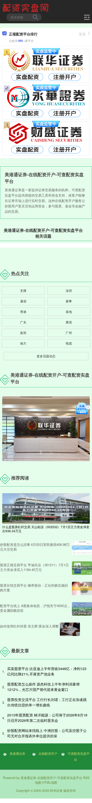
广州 (69, 332)
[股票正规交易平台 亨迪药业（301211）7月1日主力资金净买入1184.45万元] (82, 568)
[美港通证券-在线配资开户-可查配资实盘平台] (26, 7)
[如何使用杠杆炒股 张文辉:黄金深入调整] (70, 629)
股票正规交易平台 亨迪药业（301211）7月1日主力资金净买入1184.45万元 (34, 567)
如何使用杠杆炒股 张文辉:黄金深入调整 (29, 626)
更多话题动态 (46, 356)
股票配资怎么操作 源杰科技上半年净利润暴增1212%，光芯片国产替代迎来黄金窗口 (43, 686)
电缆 (69, 343)
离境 (69, 322)
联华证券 (56, 790)
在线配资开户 (48, 753)
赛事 (69, 301)
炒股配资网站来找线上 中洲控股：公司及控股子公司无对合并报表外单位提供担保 (47, 733)
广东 (23, 322)
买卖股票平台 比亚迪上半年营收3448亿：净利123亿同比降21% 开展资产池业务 (46, 671)
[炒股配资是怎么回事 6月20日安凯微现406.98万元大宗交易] (82, 547)
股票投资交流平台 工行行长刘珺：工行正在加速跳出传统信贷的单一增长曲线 (47, 702)
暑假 (23, 301)
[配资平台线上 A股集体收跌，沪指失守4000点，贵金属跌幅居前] (82, 609)
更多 (82, 34)
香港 (23, 311)
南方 (23, 343)
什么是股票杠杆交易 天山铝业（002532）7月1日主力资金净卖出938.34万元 (45, 529)
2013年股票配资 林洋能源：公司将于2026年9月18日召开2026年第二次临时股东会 (47, 717)
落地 (69, 311)
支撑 (23, 290)
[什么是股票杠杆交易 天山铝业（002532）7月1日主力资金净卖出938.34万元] (46, 508)
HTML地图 (49, 782)
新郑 (23, 332)
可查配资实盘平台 (79, 756)
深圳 (69, 290)
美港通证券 (17, 753)
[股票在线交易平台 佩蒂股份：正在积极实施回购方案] (82, 588)
